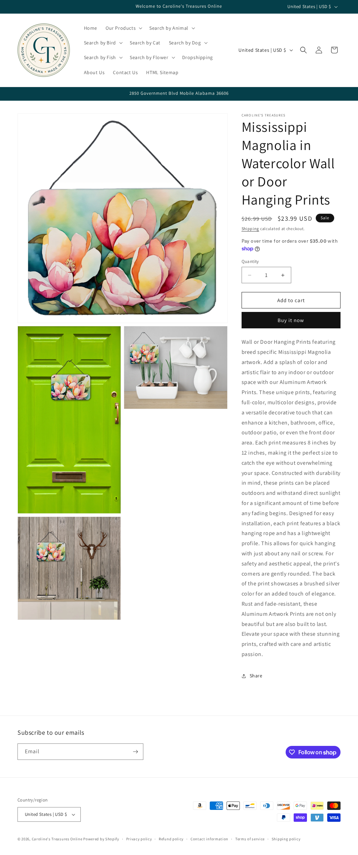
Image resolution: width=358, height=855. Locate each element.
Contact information (209, 838)
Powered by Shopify (101, 838)
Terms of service (250, 838)
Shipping (250, 228)
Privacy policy (139, 838)
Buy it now (291, 320)
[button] (123, 28)
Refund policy (171, 838)
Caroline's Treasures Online (57, 838)
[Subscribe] (135, 751)
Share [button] (256, 675)
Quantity (250, 261)
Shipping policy (286, 838)
